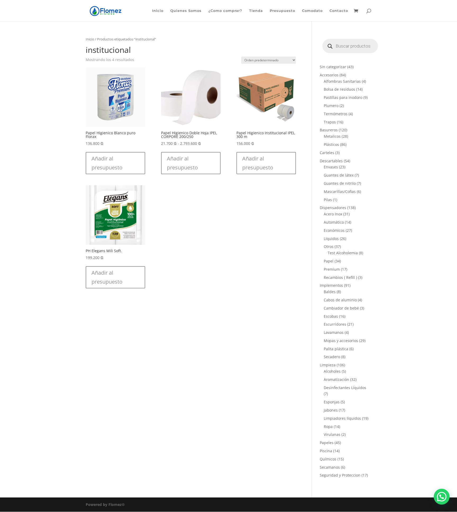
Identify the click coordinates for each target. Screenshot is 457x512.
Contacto (339, 11)
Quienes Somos (186, 11)
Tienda (256, 11)
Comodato (312, 11)
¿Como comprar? (225, 11)
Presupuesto (282, 11)
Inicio (157, 11)
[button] (115, 163)
